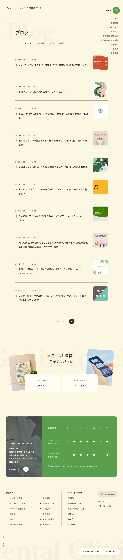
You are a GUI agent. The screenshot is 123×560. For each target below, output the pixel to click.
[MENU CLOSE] (116, 10)
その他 (61, 43)
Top (3, 536)
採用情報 (114, 53)
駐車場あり (13, 462)
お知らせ (114, 44)
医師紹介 (114, 31)
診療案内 (114, 23)
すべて (17, 43)
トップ (116, 18)
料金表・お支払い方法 (109, 40)
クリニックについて (110, 27)
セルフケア (29, 43)
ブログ (115, 49)
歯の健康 (41, 43)
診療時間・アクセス (110, 36)
